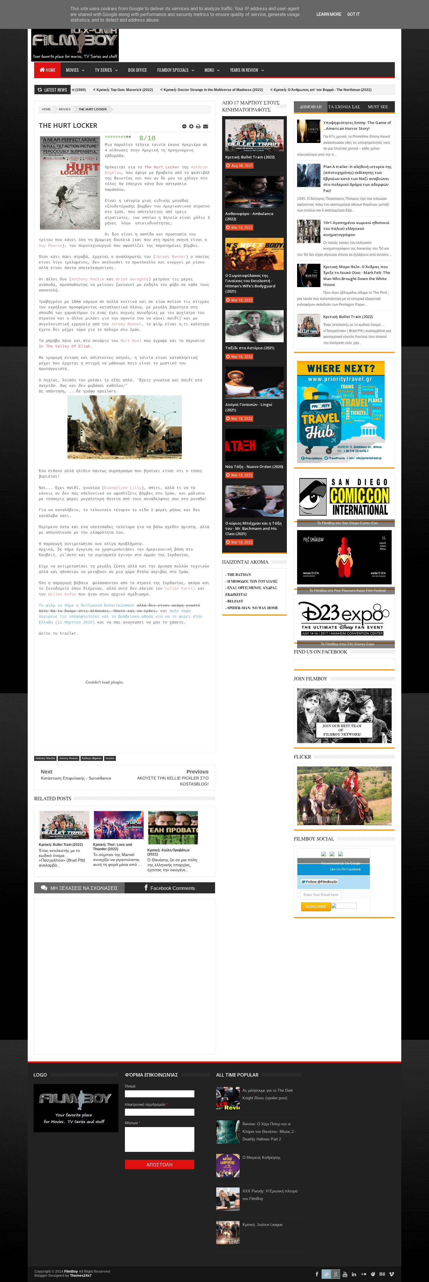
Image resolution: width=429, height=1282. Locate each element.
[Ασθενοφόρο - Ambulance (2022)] (254, 182)
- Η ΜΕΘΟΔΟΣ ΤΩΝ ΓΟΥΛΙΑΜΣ (251, 581)
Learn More (329, 14)
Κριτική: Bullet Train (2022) (348, 316)
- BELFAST (234, 601)
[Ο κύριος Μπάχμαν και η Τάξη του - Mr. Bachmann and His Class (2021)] (254, 491)
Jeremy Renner (68, 758)
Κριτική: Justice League (262, 1224)
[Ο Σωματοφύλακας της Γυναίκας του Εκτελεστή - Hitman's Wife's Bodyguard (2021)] (254, 243)
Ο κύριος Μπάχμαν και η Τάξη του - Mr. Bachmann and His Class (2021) (253, 528)
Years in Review (244, 70)
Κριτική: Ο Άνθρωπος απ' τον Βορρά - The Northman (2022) (273, 90)
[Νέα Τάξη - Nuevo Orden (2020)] (254, 435)
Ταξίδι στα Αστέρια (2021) (249, 347)
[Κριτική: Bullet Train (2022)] (254, 125)
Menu (209, 70)
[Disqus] (124, 976)
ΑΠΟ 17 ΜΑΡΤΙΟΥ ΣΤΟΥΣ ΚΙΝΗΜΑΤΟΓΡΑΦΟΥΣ (251, 106)
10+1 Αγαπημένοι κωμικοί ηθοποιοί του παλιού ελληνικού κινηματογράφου (356, 228)
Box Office (137, 70)
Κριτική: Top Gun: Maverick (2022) (76, 90)
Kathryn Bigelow (92, 758)
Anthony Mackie (45, 758)
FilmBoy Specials (173, 70)
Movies (72, 70)
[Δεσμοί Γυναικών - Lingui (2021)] (254, 372)
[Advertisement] (288, 40)
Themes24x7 (81, 1276)
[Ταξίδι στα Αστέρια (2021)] (254, 316)
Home (50, 70)
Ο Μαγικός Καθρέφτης (261, 1157)
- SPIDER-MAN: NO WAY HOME (251, 607)
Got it (353, 14)
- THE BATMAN (238, 574)
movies (65, 109)
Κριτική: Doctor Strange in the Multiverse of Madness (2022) (164, 90)
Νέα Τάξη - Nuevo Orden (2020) (254, 466)
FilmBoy (71, 1271)
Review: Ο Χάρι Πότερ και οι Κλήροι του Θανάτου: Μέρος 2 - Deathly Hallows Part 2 (269, 1131)
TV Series (103, 70)
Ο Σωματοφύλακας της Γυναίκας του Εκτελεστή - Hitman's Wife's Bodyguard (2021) (250, 283)
